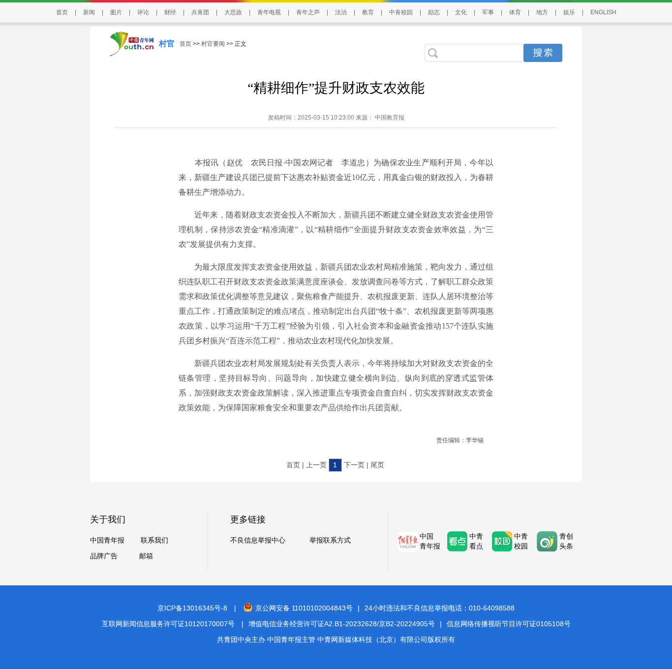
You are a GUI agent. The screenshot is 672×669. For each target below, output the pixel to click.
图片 (116, 12)
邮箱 (146, 556)
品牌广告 (104, 556)
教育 (368, 12)
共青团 (200, 12)
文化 (461, 12)
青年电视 (269, 12)
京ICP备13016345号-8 (192, 608)
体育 (515, 12)
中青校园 (401, 12)
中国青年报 (107, 540)
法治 (341, 12)
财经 (170, 12)
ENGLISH (603, 12)
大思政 (233, 12)
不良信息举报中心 (257, 540)
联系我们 (154, 540)
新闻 (89, 12)
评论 (143, 12)
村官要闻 (213, 43)
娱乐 (569, 12)
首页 (62, 12)
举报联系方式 (330, 540)
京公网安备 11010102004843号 (304, 608)
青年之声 (308, 12)
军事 (488, 12)
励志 (434, 12)
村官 (167, 43)
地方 (542, 12)
